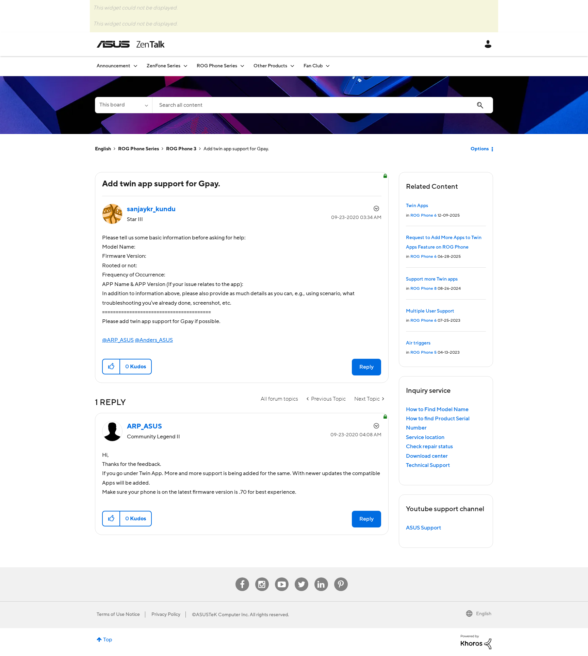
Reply (366, 367)
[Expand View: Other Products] (292, 66)
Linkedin (321, 577)
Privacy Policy (165, 614)
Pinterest (341, 577)
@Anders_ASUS (154, 340)
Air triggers (418, 343)
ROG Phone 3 (181, 149)
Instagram (262, 577)
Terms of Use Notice (118, 614)
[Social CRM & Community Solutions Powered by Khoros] (476, 641)
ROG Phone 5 (423, 352)
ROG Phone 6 (423, 215)
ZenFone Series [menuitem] (163, 66)
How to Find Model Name (437, 409)
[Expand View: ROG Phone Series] (242, 66)
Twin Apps (417, 206)
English (103, 149)
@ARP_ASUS (118, 340)
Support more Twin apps (432, 279)
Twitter (301, 577)
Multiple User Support (430, 311)
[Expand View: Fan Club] (327, 66)
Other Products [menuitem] (270, 66)
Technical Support (428, 465)
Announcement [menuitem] (113, 66)
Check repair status (429, 446)
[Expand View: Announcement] (135, 66)
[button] (111, 366)
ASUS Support (423, 527)
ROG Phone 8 (423, 288)
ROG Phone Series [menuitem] (217, 66)
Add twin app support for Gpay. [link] (236, 149)
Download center (427, 456)
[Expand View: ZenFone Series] (185, 66)
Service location (425, 437)
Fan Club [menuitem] (313, 66)
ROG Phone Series (138, 149)
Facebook (242, 577)
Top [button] (107, 639)
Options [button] (480, 149)
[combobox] (322, 105)
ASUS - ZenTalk (131, 44)
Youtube (282, 577)
